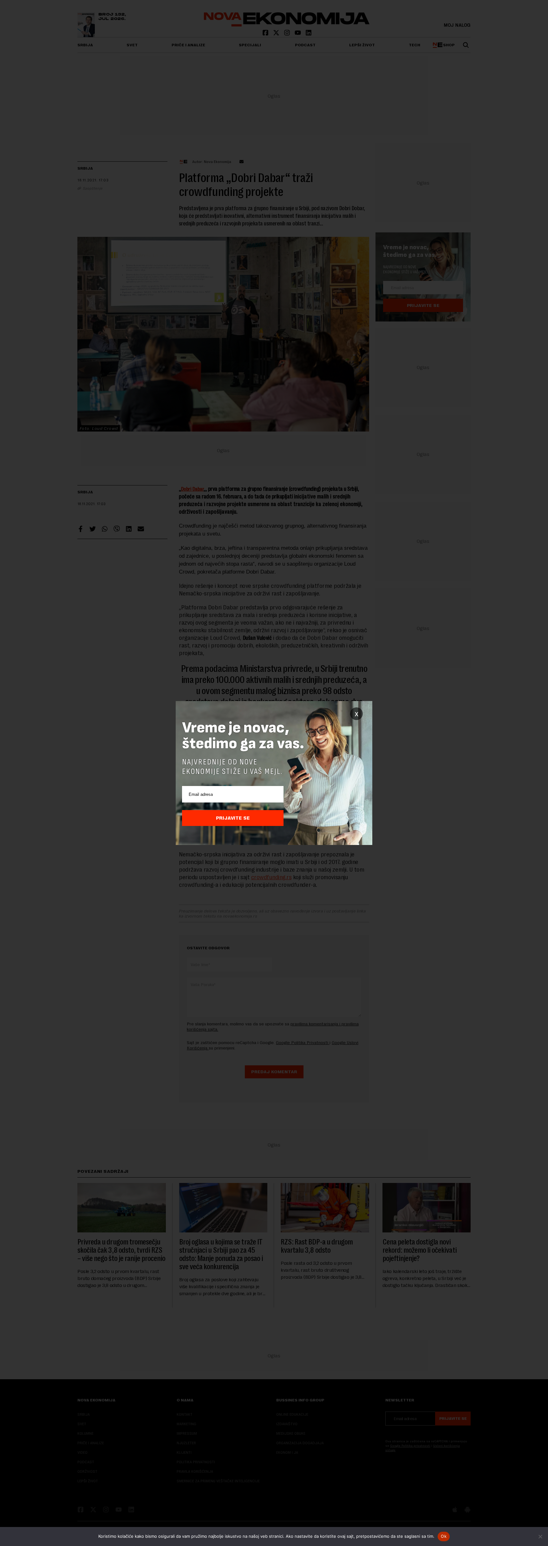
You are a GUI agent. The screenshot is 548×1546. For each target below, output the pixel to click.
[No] (540, 1536)
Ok (444, 1536)
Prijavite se (233, 818)
